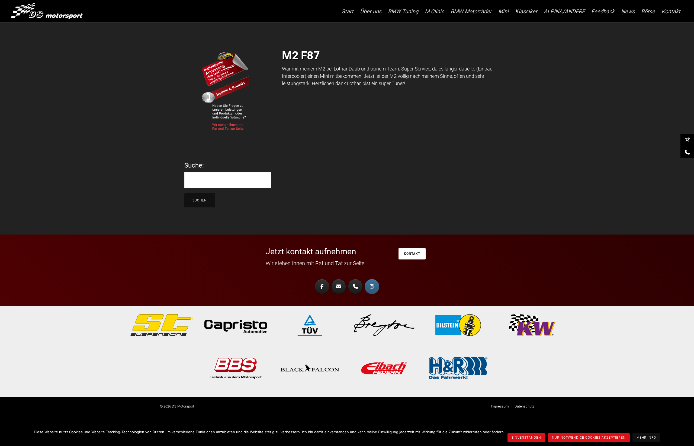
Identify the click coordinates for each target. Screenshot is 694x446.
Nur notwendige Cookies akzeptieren (589, 437)
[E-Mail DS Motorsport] (338, 286)
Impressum (500, 406)
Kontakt (412, 254)
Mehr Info (646, 437)
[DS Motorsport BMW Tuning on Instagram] (372, 286)
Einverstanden (526, 437)
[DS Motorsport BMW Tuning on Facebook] (322, 286)
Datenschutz (524, 406)
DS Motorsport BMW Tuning (51, 11)
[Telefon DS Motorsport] (355, 286)
